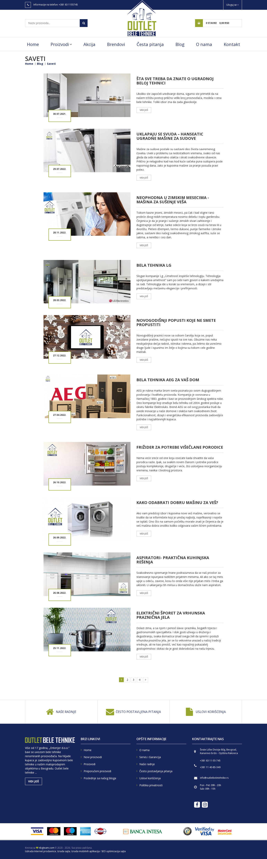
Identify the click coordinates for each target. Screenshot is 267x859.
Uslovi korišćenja (211, 712)
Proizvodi (60, 44)
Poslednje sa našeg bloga (100, 778)
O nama (204, 44)
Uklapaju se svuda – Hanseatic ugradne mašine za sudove (169, 136)
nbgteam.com (46, 847)
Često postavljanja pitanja (155, 771)
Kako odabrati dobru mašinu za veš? (177, 502)
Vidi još (144, 109)
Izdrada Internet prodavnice (40, 851)
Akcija (89, 44)
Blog (180, 44)
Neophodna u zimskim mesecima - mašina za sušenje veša (172, 199)
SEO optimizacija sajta (113, 851)
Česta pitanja (150, 44)
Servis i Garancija (150, 757)
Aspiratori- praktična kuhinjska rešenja (172, 560)
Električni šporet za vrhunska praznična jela (170, 615)
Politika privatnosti (151, 785)
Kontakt (232, 44)
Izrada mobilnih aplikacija (85, 851)
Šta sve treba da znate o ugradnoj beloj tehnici (175, 81)
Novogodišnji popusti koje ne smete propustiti (176, 322)
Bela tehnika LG (153, 265)
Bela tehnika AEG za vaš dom (167, 379)
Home (33, 44)
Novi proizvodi (93, 757)
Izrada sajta (63, 851)
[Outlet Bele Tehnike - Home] (141, 18)
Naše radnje (66, 712)
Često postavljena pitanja (138, 712)
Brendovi (116, 44)
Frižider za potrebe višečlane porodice (179, 447)
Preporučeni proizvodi (97, 771)
